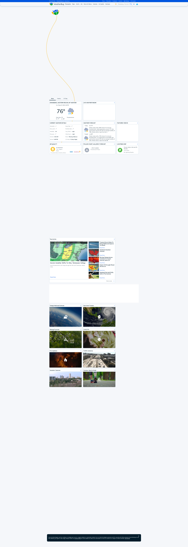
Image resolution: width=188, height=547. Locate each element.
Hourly (59, 98)
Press (103, 1)
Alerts (77, 4)
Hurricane (107, 4)
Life (81, 4)
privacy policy (78, 538)
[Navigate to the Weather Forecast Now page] (56, 4)
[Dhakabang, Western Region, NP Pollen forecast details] (99, 148)
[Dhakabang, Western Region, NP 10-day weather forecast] (99, 131)
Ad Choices (127, 538)
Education (108, 1)
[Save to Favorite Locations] (115, 4)
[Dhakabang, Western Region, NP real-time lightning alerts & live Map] (128, 148)
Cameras (95, 4)
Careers (120, 1)
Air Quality (101, 4)
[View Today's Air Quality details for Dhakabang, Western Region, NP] (65, 148)
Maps (73, 4)
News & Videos (88, 4)
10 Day (65, 98)
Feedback (115, 1)
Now (52, 98)
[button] (138, 536)
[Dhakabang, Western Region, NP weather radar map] (99, 110)
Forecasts (68, 4)
